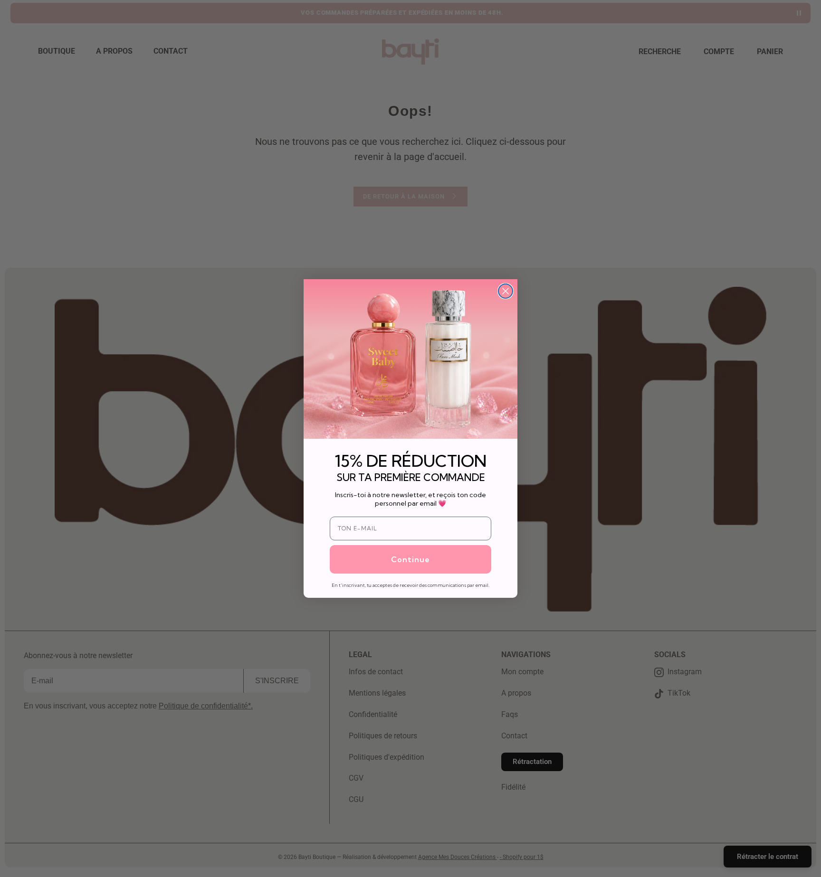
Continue (410, 559)
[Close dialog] (505, 291)
